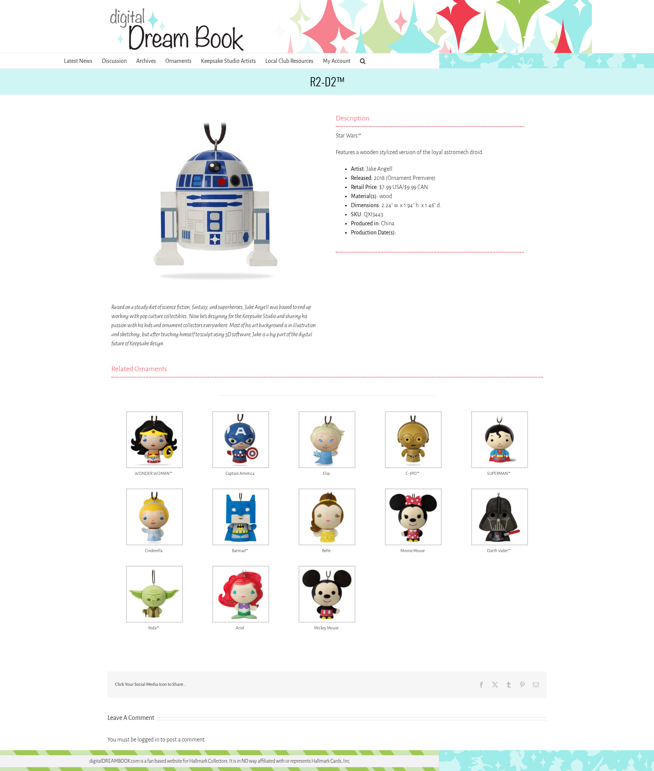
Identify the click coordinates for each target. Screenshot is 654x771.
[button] (363, 61)
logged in (148, 740)
